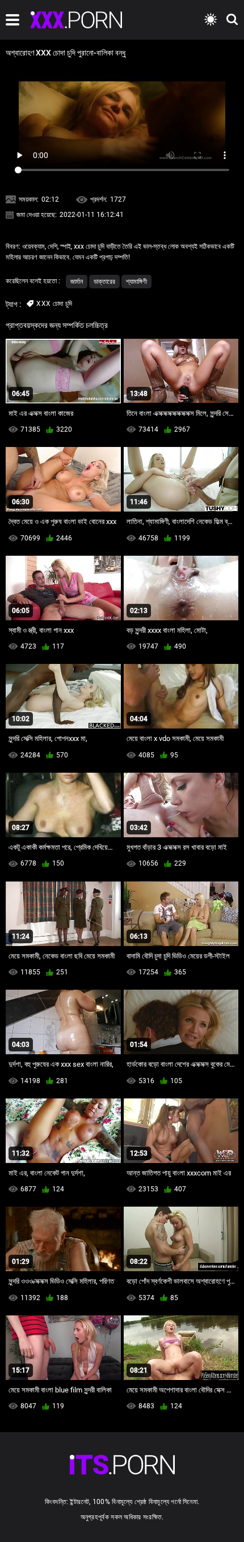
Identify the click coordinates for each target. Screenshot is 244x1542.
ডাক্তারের (104, 282)
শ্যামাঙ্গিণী (136, 282)
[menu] (12, 20)
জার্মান (76, 282)
